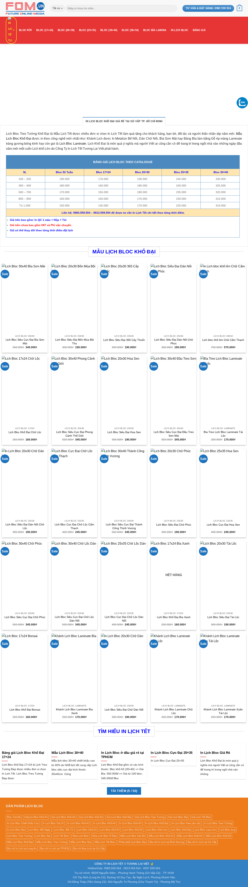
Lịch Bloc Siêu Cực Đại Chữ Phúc (24, 617)
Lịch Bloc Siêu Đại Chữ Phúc (173, 524)
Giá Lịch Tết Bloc (201, 817)
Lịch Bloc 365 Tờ (63, 829)
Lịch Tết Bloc (61, 835)
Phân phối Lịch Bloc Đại (132, 842)
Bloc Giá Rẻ (14, 817)
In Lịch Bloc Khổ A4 (104, 823)
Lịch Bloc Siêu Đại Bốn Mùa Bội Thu (74, 341)
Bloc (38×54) (130, 30)
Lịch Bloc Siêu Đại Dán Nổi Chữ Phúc (173, 341)
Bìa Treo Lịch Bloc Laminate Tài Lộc (223, 433)
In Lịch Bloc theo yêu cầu (186, 823)
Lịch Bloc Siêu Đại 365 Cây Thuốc (124, 339)
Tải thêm (124, 791)
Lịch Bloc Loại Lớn (205, 829)
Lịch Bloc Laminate (72, 143)
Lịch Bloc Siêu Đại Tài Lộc (223, 617)
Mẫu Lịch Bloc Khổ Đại (20, 842)
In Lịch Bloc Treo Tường (218, 823)
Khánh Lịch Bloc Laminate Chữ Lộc (174, 711)
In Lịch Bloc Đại (16, 829)
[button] (239, 8)
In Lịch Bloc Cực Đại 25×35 (171, 753)
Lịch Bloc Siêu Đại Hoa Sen (124, 432)
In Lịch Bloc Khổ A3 (78, 823)
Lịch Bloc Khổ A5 (133, 829)
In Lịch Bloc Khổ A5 (130, 823)
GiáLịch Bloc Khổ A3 (35, 817)
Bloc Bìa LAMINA (154, 30)
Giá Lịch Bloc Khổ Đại (119, 817)
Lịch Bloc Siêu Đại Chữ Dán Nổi (124, 709)
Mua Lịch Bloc (81, 835)
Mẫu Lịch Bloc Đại (81, 842)
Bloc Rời (25, 30)
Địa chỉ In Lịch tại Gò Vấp (202, 842)
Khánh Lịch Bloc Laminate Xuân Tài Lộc (223, 711)
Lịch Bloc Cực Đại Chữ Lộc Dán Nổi (124, 618)
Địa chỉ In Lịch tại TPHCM (54, 848)
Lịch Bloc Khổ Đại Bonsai (24, 709)
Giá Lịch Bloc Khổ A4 (63, 817)
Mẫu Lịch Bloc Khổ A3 (161, 835)
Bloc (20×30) (66, 30)
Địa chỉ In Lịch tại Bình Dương (167, 842)
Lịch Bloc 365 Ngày (39, 829)
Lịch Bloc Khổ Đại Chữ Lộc (25, 432)
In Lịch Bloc (179, 30)
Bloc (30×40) (108, 30)
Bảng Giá (199, 30)
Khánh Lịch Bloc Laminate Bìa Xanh (74, 711)
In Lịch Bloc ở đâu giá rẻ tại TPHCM (122, 755)
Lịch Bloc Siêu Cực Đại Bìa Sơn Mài (25, 341)
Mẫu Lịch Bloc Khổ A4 (189, 835)
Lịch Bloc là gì (228, 829)
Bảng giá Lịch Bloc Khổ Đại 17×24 (23, 755)
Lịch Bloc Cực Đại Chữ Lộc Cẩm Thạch (74, 526)
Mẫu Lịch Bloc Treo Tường (51, 842)
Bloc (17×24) (44, 30)
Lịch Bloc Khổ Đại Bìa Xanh (173, 617)
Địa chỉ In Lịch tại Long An (21, 848)
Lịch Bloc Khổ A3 (86, 829)
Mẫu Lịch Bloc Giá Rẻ (132, 835)
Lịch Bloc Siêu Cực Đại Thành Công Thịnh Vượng (124, 526)
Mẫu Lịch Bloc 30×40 (67, 753)
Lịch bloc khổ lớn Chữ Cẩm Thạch (223, 339)
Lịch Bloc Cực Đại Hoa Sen (223, 524)
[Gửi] (173, 8)
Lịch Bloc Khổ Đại (181, 829)
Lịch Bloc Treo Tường (19, 835)
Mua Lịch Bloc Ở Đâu (104, 835)
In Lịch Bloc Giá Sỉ (53, 823)
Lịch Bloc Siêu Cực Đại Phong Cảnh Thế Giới (74, 433)
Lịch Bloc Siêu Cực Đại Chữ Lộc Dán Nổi (74, 618)
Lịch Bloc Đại (42, 835)
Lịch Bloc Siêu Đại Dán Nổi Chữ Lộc (24, 526)
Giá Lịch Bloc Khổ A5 (91, 817)
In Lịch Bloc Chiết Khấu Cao (23, 823)
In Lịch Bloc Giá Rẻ (215, 753)
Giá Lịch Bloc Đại (178, 817)
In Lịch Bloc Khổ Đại (156, 823)
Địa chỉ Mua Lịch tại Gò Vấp (89, 848)
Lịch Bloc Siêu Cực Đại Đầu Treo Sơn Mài (174, 433)
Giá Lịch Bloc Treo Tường (149, 817)
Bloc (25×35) (87, 30)
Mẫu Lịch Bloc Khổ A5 (218, 835)
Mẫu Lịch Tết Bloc (105, 842)
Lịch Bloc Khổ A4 (110, 829)
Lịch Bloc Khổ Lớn (156, 829)
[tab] (124, 121)
